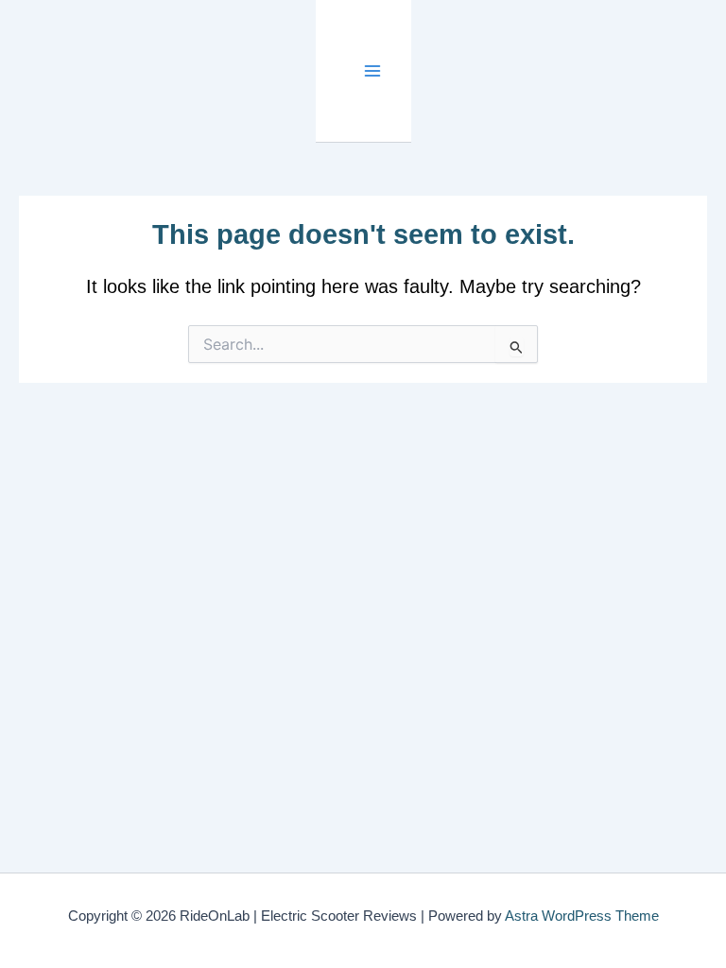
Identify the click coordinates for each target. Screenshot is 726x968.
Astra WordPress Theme (582, 916)
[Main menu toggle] (373, 71)
